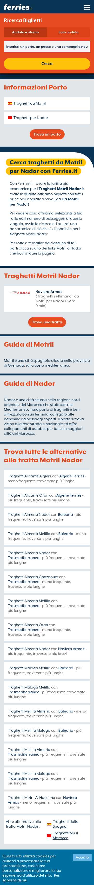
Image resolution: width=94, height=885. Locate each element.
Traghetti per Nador (30, 118)
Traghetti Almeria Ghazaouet (33, 577)
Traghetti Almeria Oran (28, 625)
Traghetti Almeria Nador (29, 514)
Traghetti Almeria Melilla (29, 534)
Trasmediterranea (24, 558)
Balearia (65, 514)
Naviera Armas (48, 292)
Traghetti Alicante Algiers (29, 476)
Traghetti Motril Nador (60, 189)
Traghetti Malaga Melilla (29, 668)
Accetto (82, 857)
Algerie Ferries (71, 476)
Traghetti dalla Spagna (66, 824)
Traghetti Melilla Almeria (29, 711)
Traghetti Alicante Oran (28, 495)
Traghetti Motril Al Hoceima (31, 798)
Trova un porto (47, 134)
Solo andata (69, 32)
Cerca (47, 63)
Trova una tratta (47, 322)
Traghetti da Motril (29, 103)
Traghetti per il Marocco (65, 835)
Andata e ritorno (25, 32)
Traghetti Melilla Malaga (29, 730)
